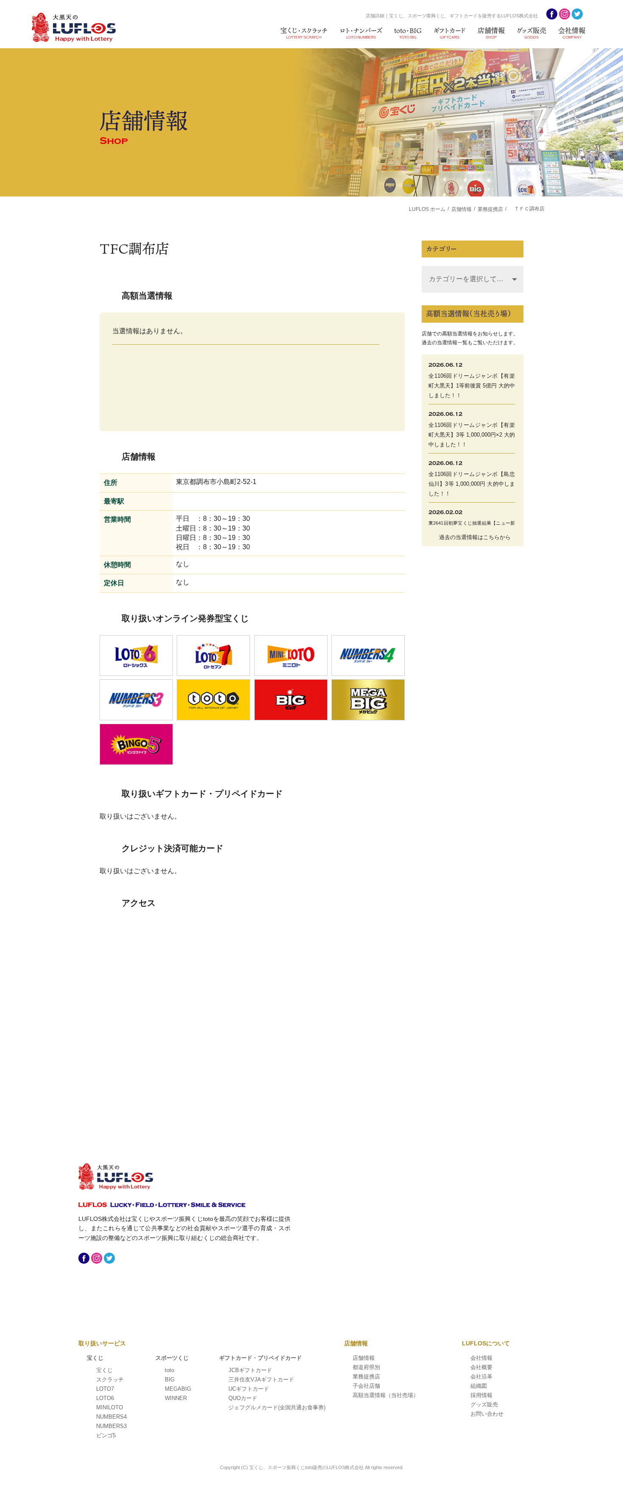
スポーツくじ (172, 1358)
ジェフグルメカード (276, 1407)
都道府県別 (366, 1367)
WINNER (176, 1398)
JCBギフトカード (250, 1370)
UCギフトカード (248, 1389)
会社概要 (481, 1367)
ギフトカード (450, 32)
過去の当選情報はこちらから (475, 537)
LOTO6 (105, 1398)
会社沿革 (481, 1376)
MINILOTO (109, 1407)
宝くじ (95, 1358)
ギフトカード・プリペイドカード (260, 1358)
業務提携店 (366, 1376)
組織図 (478, 1386)
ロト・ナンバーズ (360, 32)
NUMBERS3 (111, 1426)
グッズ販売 (531, 32)
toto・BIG (408, 32)
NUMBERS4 (111, 1417)
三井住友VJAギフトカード (261, 1379)
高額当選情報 (386, 1395)
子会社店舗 (366, 1386)
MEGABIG (178, 1389)
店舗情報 (491, 32)
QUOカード (242, 1398)
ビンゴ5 (106, 1435)
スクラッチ (110, 1379)
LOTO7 (105, 1389)
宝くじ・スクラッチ (304, 32)
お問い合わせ (486, 1414)
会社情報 (571, 32)
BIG (170, 1379)
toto (169, 1370)
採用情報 (481, 1395)
